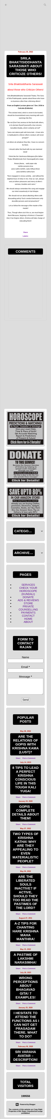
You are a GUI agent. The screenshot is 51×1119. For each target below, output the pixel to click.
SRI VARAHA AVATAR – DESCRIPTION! (25, 1055)
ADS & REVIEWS (28, 600)
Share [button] (25, 232)
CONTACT (28, 615)
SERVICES (28, 584)
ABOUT (28, 621)
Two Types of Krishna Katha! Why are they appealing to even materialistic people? (25, 847)
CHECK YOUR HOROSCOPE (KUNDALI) (28, 591)
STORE (28, 603)
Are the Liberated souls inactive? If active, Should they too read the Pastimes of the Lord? (25, 892)
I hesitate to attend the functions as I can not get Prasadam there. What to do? (25, 1024)
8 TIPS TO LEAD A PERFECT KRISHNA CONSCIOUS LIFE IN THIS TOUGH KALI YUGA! (25, 779)
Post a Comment (28, 758)
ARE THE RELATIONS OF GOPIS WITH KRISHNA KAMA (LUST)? (25, 744)
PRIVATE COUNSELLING (28, 608)
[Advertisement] (25, 25)
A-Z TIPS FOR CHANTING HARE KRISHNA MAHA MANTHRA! (26, 931)
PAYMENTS (28, 612)
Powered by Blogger (27, 1104)
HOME (28, 618)
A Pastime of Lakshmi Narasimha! (25, 958)
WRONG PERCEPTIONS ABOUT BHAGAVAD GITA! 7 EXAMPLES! (25, 987)
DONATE (28, 597)
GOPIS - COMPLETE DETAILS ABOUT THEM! (25, 812)
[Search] (45, 4)
